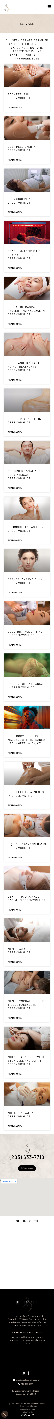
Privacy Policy (23, 1406)
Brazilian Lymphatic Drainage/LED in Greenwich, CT (24, 254)
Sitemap (33, 1406)
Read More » (15, 107)
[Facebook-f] (28, 1373)
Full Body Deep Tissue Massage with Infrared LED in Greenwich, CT (26, 739)
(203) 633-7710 (27, 1157)
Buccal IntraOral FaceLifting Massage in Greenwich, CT (26, 310)
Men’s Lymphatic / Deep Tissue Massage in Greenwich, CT (26, 1004)
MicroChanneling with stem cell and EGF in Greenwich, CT (26, 1060)
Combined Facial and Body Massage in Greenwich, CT (24, 474)
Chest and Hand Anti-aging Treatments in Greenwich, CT (25, 366)
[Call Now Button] (4, 1414)
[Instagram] (23, 1373)
